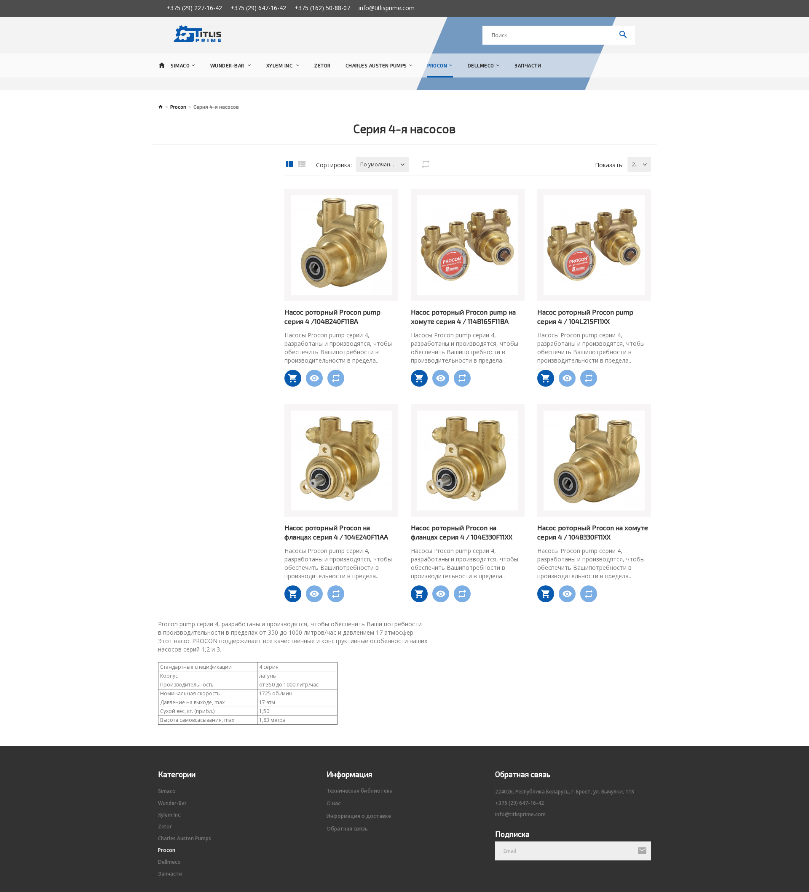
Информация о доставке (359, 816)
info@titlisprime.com (387, 8)
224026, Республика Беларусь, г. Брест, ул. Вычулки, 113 (564, 791)
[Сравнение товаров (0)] (426, 164)
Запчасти (527, 65)
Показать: (609, 165)
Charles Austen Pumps (376, 65)
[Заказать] (292, 378)
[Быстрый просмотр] (314, 378)
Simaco (180, 65)
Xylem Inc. (280, 65)
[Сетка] (289, 164)
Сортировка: (334, 165)
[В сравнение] (335, 378)
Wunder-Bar (228, 65)
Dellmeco (481, 65)
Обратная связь (347, 829)
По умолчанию (378, 164)
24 (635, 164)
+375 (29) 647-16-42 (258, 8)
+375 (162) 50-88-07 (322, 8)
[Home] (162, 65)
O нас (333, 804)
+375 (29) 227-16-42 (194, 8)
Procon (437, 65)
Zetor (322, 65)
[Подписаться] (642, 851)
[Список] (302, 164)
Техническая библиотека (360, 791)
